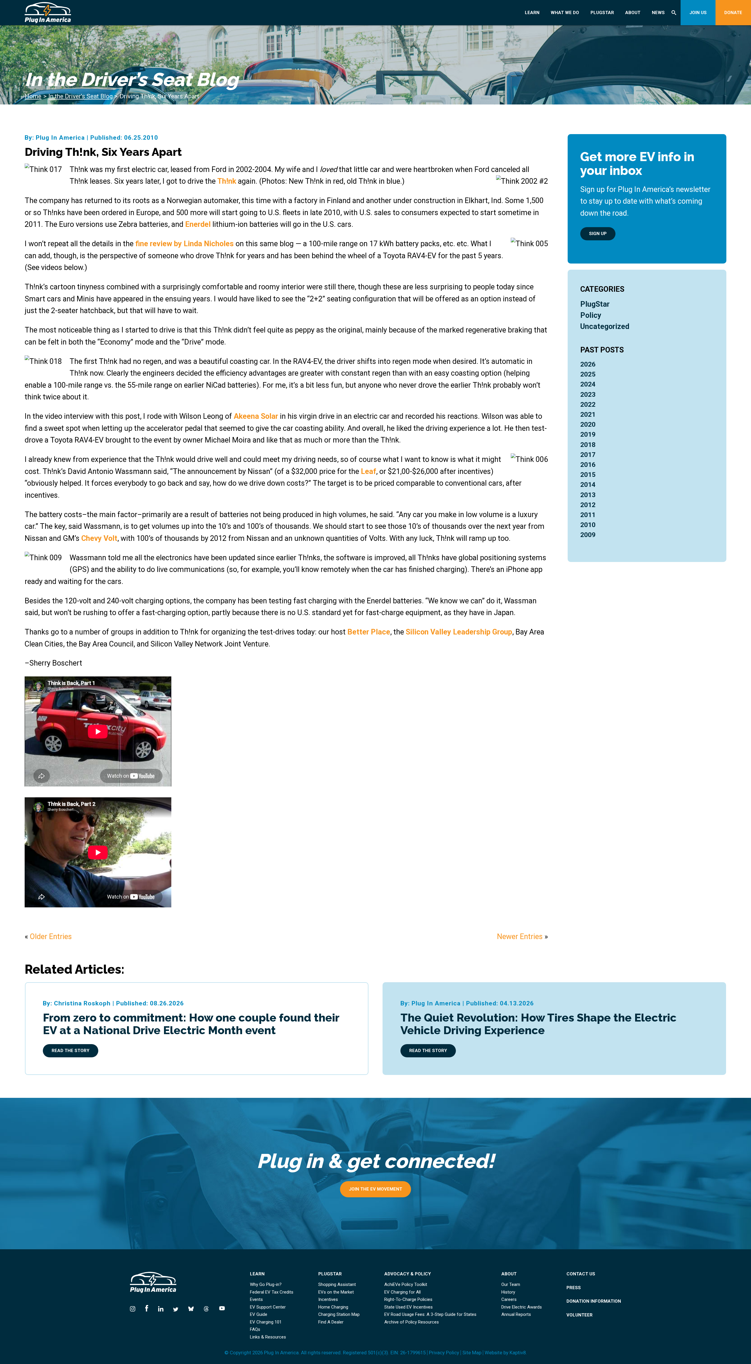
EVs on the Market (336, 1292)
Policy (590, 315)
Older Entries (51, 936)
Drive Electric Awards (521, 1307)
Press (573, 1288)
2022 (588, 404)
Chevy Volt (99, 538)
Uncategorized (604, 326)
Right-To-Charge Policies (408, 1299)
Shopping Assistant (337, 1284)
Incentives (328, 1299)
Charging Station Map (339, 1314)
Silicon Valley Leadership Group (459, 631)
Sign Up (598, 233)
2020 (588, 424)
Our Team (510, 1284)
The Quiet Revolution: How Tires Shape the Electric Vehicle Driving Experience (538, 1024)
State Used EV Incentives (408, 1307)
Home (33, 96)
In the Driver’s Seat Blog (80, 96)
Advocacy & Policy (407, 1274)
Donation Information (593, 1301)
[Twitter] (175, 1307)
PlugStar (602, 12)
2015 (588, 475)
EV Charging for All (402, 1292)
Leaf (368, 471)
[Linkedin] (160, 1307)
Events (256, 1299)
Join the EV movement (375, 1189)
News (658, 12)
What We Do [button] (565, 12)
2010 (588, 525)
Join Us (698, 12)
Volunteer (579, 1315)
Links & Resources (268, 1337)
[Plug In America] (85, 12)
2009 (588, 535)
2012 (588, 505)
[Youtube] (219, 1307)
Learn (532, 12)
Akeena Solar (256, 416)
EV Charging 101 (266, 1322)
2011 (588, 515)
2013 (588, 495)
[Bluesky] (191, 1307)
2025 (588, 374)
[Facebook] (146, 1307)
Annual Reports (516, 1314)
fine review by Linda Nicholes (184, 243)
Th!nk (226, 181)
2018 (588, 445)
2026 (588, 364)
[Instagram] (135, 1307)
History (508, 1292)
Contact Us (580, 1274)
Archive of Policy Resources (411, 1322)
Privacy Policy (444, 1352)
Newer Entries (520, 936)
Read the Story (70, 1050)
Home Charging (333, 1307)
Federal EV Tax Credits (271, 1292)
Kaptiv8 (518, 1352)
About (632, 12)
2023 (588, 395)
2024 (588, 384)
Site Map (471, 1352)
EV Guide (258, 1314)
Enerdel (198, 224)
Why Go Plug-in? (266, 1284)
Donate (733, 12)
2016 (588, 465)
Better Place (368, 631)
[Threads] (206, 1307)
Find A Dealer (331, 1322)
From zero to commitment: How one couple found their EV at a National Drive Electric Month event (191, 1024)
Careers (509, 1299)
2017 (588, 455)
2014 (588, 485)
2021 (588, 414)
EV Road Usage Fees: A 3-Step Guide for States (430, 1314)
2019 (588, 434)
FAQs (255, 1329)
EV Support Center (268, 1307)
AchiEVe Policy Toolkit (405, 1284)
